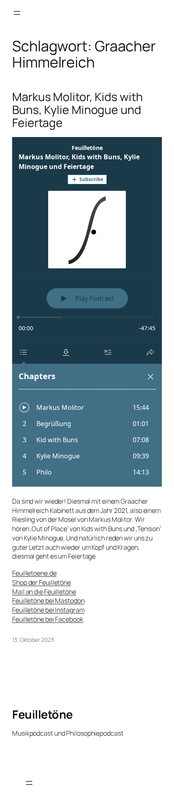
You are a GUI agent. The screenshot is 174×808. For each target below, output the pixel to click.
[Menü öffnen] (17, 13)
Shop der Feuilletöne (41, 582)
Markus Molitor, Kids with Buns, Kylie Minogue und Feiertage (77, 110)
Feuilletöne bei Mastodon (48, 600)
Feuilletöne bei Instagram (48, 609)
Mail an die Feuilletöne (44, 591)
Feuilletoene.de (34, 573)
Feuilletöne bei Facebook (47, 619)
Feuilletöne (42, 714)
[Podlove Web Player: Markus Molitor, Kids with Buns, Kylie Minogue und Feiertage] (87, 312)
